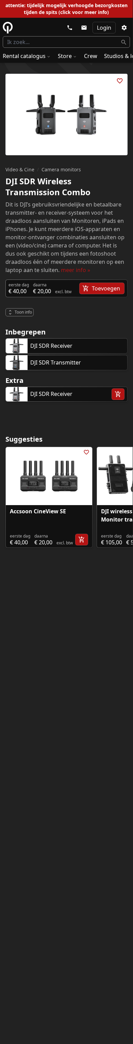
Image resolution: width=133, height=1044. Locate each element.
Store (65, 56)
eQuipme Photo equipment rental (8, 27)
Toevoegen (106, 288)
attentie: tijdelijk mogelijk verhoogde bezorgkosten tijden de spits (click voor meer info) (66, 8)
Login (104, 27)
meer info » (75, 270)
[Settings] (124, 28)
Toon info (23, 312)
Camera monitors (61, 169)
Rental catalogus (24, 56)
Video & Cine (19, 169)
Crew (90, 56)
